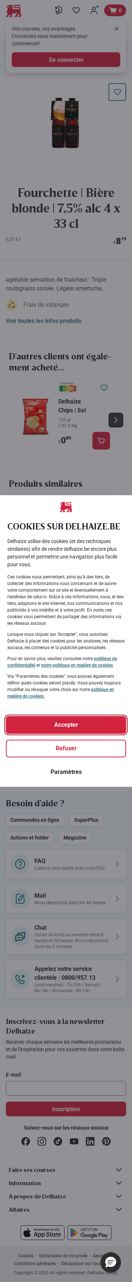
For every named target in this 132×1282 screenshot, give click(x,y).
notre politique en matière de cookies (77, 665)
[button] (110, 1262)
